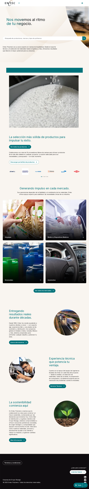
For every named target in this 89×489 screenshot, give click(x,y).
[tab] (41, 176)
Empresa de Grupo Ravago (12, 480)
